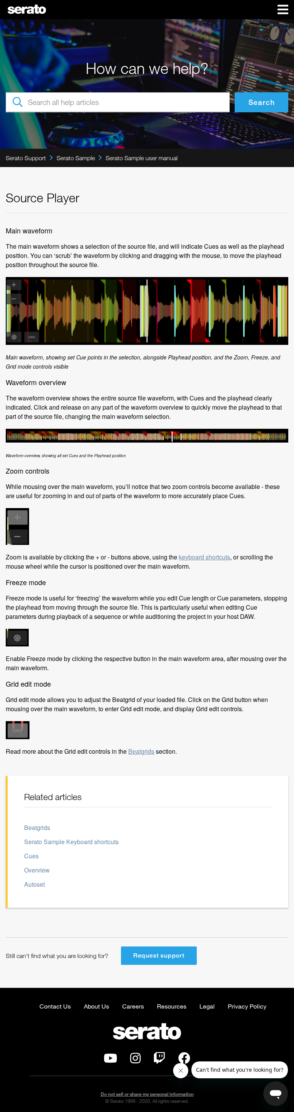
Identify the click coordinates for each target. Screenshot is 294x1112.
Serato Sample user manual (142, 157)
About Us (96, 1006)
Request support (159, 955)
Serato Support (26, 157)
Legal (207, 1006)
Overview (37, 870)
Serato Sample (76, 157)
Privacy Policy (247, 1006)
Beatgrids (141, 751)
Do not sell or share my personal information (147, 1094)
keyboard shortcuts (204, 557)
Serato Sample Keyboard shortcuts (71, 841)
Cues (31, 855)
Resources (171, 1006)
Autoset (34, 884)
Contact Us (55, 1006)
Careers (133, 1006)
